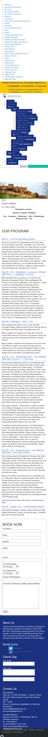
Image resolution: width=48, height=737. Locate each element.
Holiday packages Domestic (15, 39)
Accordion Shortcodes (13, 7)
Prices (7, 58)
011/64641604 (41, 86)
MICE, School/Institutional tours (16, 53)
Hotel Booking (10, 49)
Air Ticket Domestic (12, 11)
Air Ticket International (13, 14)
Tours (15, 109)
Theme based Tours (12, 65)
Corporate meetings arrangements (17, 21)
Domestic (8, 25)
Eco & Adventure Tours (13, 28)
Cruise (7, 23)
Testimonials (9, 63)
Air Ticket (8, 9)
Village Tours (9, 74)
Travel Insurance (11, 70)
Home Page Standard (13, 44)
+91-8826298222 (13, 86)
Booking (8, 16)
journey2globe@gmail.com (34, 82)
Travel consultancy (11, 67)
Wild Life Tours (10, 79)
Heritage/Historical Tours (14, 35)
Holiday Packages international (16, 42)
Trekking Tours (10, 72)
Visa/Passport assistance (14, 77)
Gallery (7, 32)
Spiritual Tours (10, 60)
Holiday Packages (11, 37)
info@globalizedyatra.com (12, 82)
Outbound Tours (11, 56)
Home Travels (10, 46)
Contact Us (9, 18)
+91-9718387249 (27, 86)
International (9, 51)
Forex (7, 30)
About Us (8, 4)
